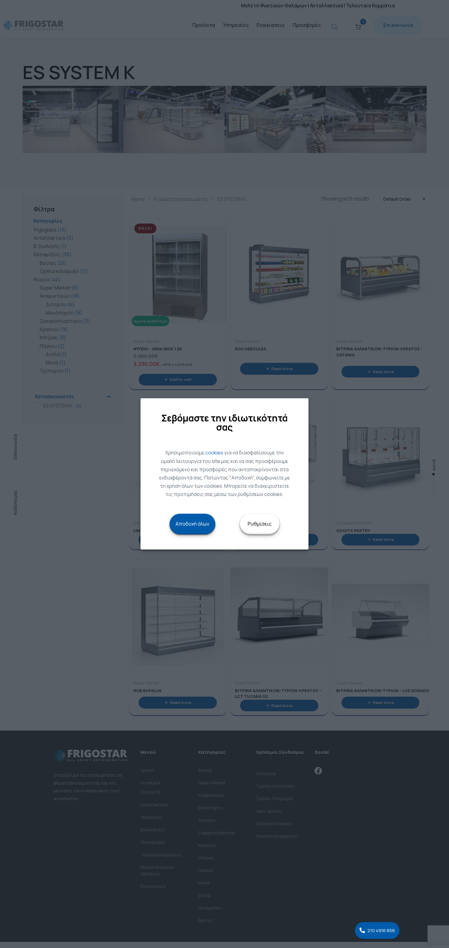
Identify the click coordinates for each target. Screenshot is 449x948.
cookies (214, 452)
